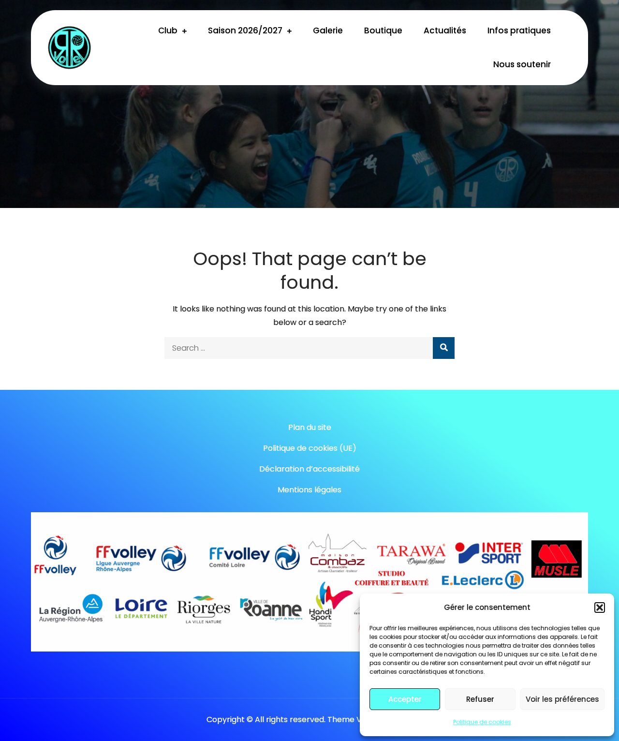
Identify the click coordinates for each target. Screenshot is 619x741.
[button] (599, 607)
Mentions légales (309, 489)
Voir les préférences (562, 699)
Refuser (480, 699)
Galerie (328, 30)
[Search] (444, 348)
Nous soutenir (522, 64)
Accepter (405, 699)
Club (167, 30)
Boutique (383, 30)
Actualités (445, 30)
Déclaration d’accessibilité (309, 468)
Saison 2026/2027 (245, 30)
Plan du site (309, 427)
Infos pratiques (519, 30)
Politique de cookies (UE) (309, 448)
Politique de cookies (482, 722)
